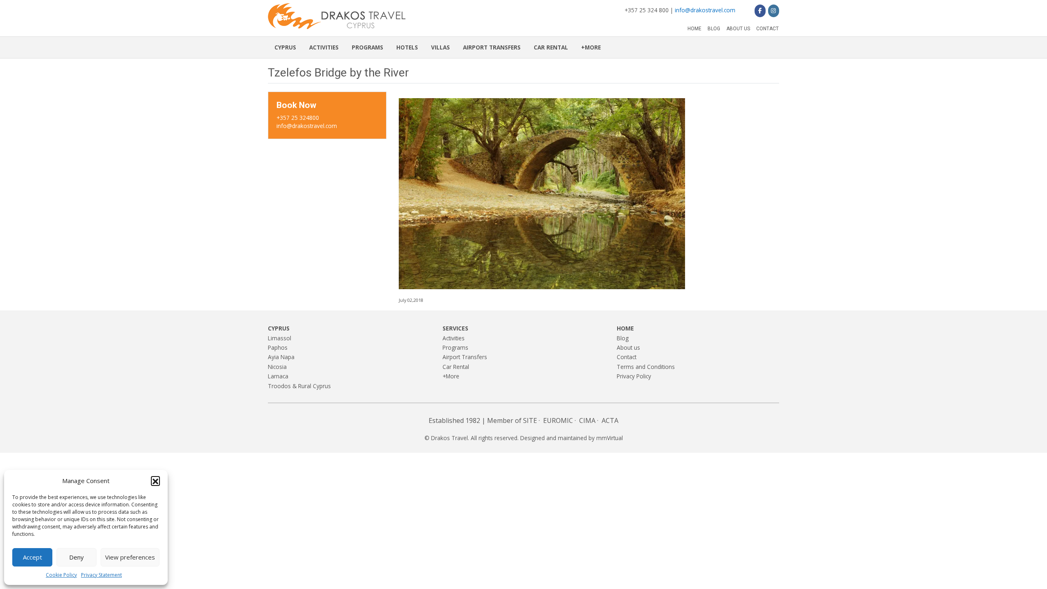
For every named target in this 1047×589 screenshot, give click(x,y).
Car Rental (551, 47)
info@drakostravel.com (705, 10)
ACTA (610, 420)
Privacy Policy (634, 376)
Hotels (407, 47)
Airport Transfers (492, 47)
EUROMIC (558, 420)
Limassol (279, 338)
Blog (714, 28)
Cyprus (285, 47)
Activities (324, 47)
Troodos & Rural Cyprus (299, 386)
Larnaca (278, 376)
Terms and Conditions (646, 367)
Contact (767, 28)
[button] (155, 481)
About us (738, 28)
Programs (367, 47)
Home (694, 28)
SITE (530, 420)
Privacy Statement (101, 574)
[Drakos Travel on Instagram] (773, 10)
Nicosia (277, 367)
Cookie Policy (61, 574)
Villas (440, 47)
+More (591, 47)
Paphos (278, 347)
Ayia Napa (281, 357)
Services (455, 328)
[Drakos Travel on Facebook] (760, 10)
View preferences (130, 557)
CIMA (587, 420)
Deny (76, 557)
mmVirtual (609, 438)
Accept (32, 557)
